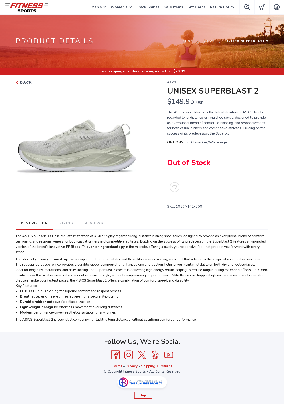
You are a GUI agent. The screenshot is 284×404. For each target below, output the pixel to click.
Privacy (132, 366)
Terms (117, 366)
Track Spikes (148, 7)
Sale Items (173, 7)
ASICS (209, 41)
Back (25, 82)
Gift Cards (196, 7)
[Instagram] (128, 355)
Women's (119, 7)
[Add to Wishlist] (174, 187)
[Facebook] (115, 355)
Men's (96, 7)
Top (143, 395)
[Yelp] (155, 355)
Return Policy (222, 7)
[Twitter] (142, 355)
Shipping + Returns (156, 366)
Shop (188, 41)
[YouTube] (168, 355)
